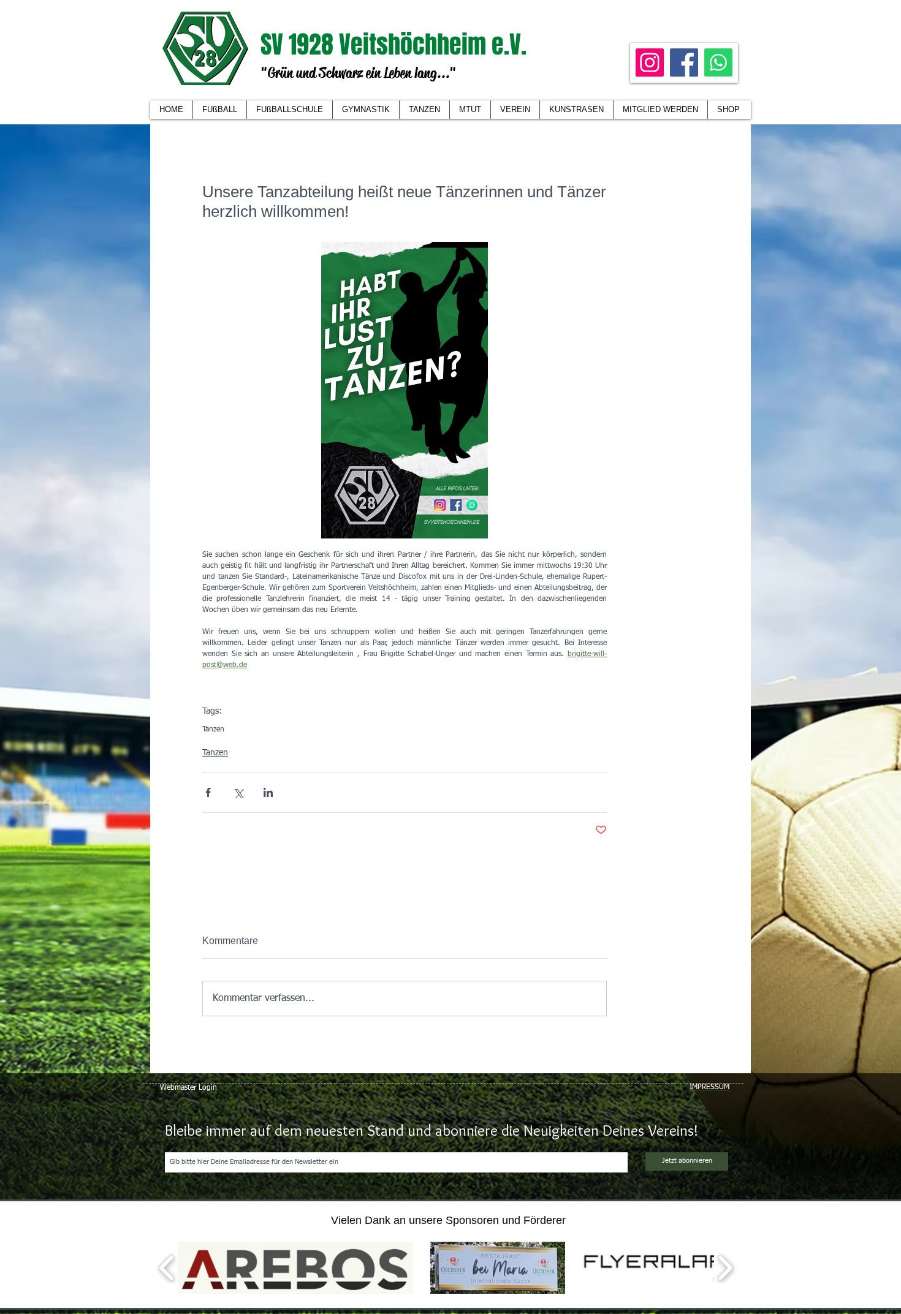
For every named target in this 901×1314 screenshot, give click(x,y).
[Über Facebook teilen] (208, 792)
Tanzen (213, 729)
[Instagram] (650, 62)
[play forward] (725, 1267)
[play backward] (167, 1267)
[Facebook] (684, 62)
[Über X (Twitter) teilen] (238, 792)
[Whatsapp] (718, 62)
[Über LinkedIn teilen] (268, 792)
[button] (514, 109)
